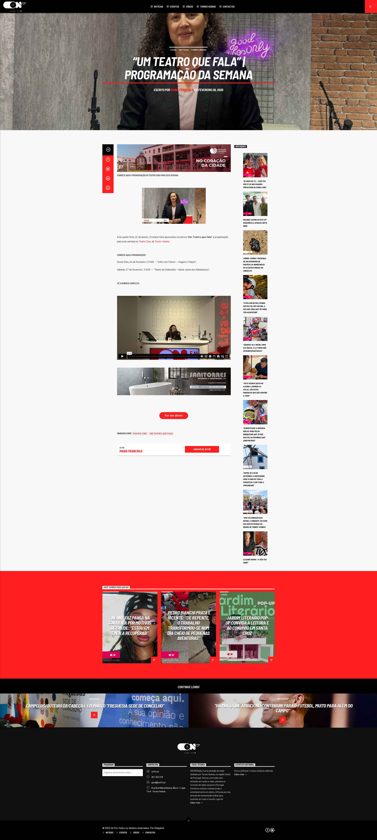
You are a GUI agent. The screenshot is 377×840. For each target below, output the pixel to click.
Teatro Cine (145, 241)
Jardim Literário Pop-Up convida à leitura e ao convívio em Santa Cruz (247, 625)
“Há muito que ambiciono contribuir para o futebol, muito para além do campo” (283, 708)
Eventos (174, 6)
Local (173, 49)
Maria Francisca (182, 90)
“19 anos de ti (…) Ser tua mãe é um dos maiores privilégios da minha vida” (255, 184)
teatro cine (140, 433)
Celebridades (111, 594)
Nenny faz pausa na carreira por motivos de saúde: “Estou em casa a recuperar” (130, 625)
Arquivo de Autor (202, 449)
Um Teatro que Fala (161, 433)
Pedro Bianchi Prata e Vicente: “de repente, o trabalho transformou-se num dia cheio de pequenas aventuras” (188, 625)
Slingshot (159, 828)
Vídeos (189, 6)
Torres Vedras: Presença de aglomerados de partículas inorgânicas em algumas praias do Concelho (254, 264)
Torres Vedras (208, 6)
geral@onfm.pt (158, 782)
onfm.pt (155, 771)
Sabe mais (195, 803)
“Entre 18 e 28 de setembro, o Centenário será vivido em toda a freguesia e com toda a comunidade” (253, 479)
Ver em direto (174, 415)
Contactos (228, 6)
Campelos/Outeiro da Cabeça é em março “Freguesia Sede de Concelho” (95, 706)
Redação (108, 658)
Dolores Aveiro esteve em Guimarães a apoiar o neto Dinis (255, 222)
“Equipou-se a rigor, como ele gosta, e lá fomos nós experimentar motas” (254, 347)
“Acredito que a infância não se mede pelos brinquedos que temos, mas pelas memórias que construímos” (254, 434)
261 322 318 (157, 777)
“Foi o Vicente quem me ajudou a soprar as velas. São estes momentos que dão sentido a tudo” (255, 389)
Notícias (158, 6)
